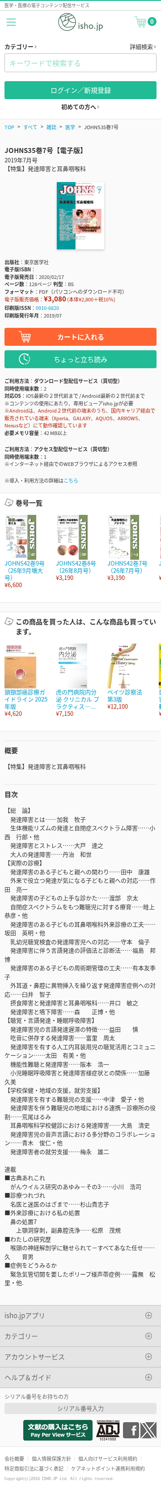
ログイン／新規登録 (81, 90)
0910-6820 (47, 307)
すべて (30, 127)
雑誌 (51, 127)
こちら (71, 480)
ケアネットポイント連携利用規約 (108, 1468)
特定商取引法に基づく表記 (34, 1468)
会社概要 (14, 1458)
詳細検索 (142, 46)
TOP (9, 127)
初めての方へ (79, 106)
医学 (70, 127)
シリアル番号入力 (80, 1408)
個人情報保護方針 (51, 1458)
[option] (25, 552)
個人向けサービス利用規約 (107, 1458)
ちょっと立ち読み (80, 359)
